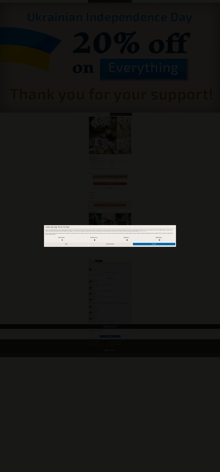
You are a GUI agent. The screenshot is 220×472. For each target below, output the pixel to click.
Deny (66, 244)
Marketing (159, 237)
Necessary (61, 237)
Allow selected (110, 244)
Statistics (126, 237)
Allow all (154, 244)
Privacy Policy (143, 231)
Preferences (93, 237)
